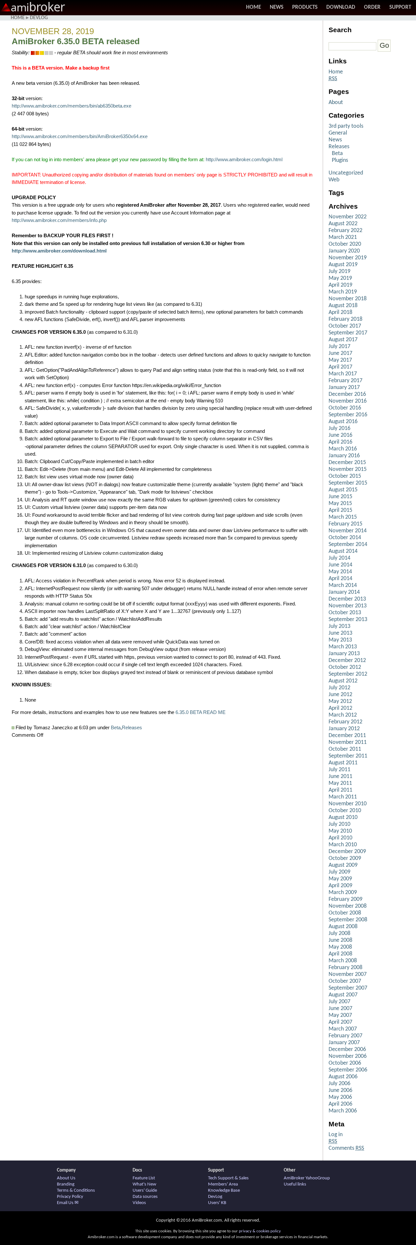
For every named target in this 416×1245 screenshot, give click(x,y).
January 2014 (344, 592)
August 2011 (343, 763)
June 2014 (340, 565)
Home (253, 7)
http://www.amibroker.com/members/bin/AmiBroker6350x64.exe (80, 136)
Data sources (145, 1196)
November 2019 (348, 258)
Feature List (144, 1178)
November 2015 (348, 469)
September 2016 (348, 415)
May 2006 (340, 1097)
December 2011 (347, 735)
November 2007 (348, 974)
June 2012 (340, 694)
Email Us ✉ (68, 1202)
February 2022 (345, 230)
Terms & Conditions (76, 1190)
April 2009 (340, 885)
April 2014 (340, 578)
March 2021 (343, 237)
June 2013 (340, 633)
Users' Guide (145, 1190)
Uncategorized (346, 173)
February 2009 (345, 899)
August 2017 (343, 340)
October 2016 (345, 408)
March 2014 (343, 585)
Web (334, 180)
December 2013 (347, 599)
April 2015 (340, 510)
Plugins (340, 160)
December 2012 (347, 660)
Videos (139, 1202)
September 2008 (348, 920)
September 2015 (348, 483)
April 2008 (340, 954)
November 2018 (348, 299)
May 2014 (340, 572)
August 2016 (343, 421)
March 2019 (343, 292)
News (276, 7)
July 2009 (339, 872)
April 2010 (340, 838)
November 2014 (348, 531)
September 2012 (348, 674)
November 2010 (348, 804)
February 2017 (345, 380)
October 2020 (345, 244)
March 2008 (343, 961)
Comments (346, 1148)
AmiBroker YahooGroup (307, 1178)
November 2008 (348, 906)
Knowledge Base (224, 1190)
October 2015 (345, 476)
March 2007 (343, 1029)
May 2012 (340, 701)
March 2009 (343, 892)
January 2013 (344, 653)
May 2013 (340, 640)
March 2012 (343, 715)
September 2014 (348, 544)
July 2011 (339, 769)
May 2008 (340, 947)
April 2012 (340, 708)
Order (372, 7)
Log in (336, 1134)
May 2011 (340, 783)
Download (340, 7)
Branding (65, 1184)
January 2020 (344, 251)
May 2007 (340, 1015)
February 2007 (345, 1036)
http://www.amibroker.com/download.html (59, 250)
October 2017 (345, 326)
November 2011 (348, 742)
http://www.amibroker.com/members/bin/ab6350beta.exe (71, 106)
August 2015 (343, 490)
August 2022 (343, 224)
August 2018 (343, 305)
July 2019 (339, 271)
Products (305, 7)
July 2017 (339, 346)
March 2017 (343, 374)
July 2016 (339, 428)
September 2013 (348, 619)
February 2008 (345, 967)
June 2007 (340, 1008)
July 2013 (339, 626)
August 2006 (343, 1077)
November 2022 (348, 217)
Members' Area (223, 1184)
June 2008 (340, 940)
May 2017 (340, 360)
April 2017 (340, 367)
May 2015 (340, 503)
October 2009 (345, 858)
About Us (66, 1178)
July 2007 (339, 1002)
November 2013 (348, 606)
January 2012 (344, 729)
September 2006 (348, 1070)
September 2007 (348, 988)
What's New (144, 1184)
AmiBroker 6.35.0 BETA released (76, 41)
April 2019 (340, 285)
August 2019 (343, 264)
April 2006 (340, 1104)
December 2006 (347, 1049)
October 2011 (345, 749)
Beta (116, 727)
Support (400, 7)
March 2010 (343, 845)
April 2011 (340, 790)
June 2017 (340, 353)
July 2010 (339, 824)
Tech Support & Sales (228, 1178)
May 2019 (340, 278)
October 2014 (345, 537)
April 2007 (340, 1022)
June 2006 (340, 1090)
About (336, 102)
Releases (132, 727)
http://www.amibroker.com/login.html (244, 159)
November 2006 (348, 1056)
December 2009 (347, 851)
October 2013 (345, 613)
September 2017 (348, 333)
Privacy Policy (70, 1196)
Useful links (295, 1184)
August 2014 (343, 551)
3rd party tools (346, 126)
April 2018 (340, 312)
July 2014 (339, 558)
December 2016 (347, 394)
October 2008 (345, 913)
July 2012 (339, 688)
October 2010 (345, 810)
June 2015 (340, 496)
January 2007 (344, 1042)
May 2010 (340, 831)
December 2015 (347, 462)
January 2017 (344, 387)
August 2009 (343, 865)
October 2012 (345, 667)
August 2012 (343, 681)
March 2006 (343, 1111)
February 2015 (345, 524)
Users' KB (217, 1202)
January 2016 (344, 456)
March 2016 (343, 449)
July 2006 (339, 1083)
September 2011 (348, 756)
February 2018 (345, 319)
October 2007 (345, 981)
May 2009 (340, 879)
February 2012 (345, 722)
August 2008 (343, 926)
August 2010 (343, 817)
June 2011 (340, 776)
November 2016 (348, 401)
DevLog (39, 17)
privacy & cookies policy (260, 1231)
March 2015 (343, 517)
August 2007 (343, 995)
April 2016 (340, 442)
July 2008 (339, 933)
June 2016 (340, 435)
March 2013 (343, 647)
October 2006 (345, 1063)
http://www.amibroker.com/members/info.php (59, 220)
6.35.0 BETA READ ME (201, 712)
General (338, 133)
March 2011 (343, 797)
